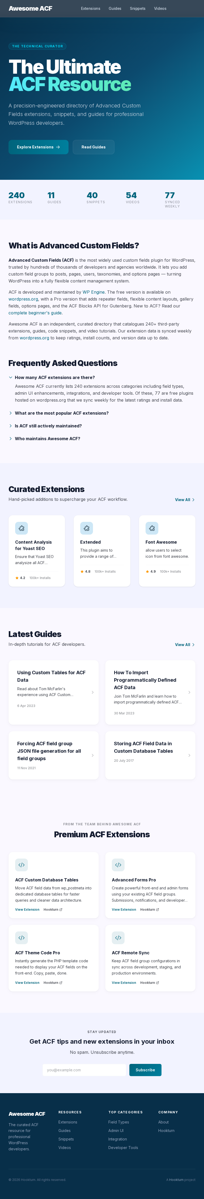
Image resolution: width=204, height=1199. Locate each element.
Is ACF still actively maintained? (48, 425)
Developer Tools (123, 1147)
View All (182, 499)
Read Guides (94, 147)
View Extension (27, 909)
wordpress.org (23, 299)
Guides (115, 8)
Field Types (118, 1122)
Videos (160, 8)
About (163, 1122)
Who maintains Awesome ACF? (47, 438)
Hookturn (51, 909)
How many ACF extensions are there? (55, 377)
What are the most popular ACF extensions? (62, 413)
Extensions (90, 8)
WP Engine (94, 292)
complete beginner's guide (35, 312)
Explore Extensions (35, 147)
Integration (117, 1139)
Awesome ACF (30, 8)
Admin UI (116, 1130)
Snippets (138, 8)
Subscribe (145, 1070)
